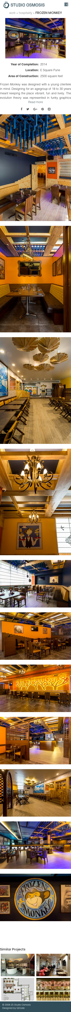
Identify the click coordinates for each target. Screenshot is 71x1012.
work (12, 13)
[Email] (49, 109)
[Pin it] (42, 109)
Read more (35, 102)
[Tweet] (27, 109)
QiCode (21, 1008)
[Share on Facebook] (21, 109)
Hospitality (25, 13)
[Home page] (31, 5)
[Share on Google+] (35, 109)
